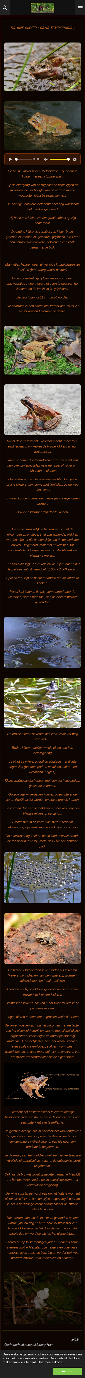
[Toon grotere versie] (42, 67)
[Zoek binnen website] (5, 7)
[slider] (23, 159)
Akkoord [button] (67, 1371)
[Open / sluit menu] (80, 7)
